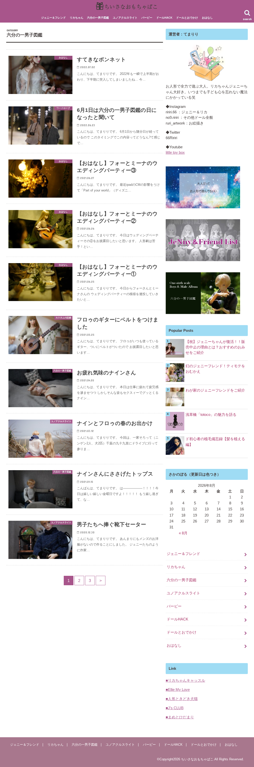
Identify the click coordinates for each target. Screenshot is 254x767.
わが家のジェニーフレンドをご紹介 (215, 390)
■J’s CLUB (175, 708)
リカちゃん (76, 17)
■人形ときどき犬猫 (182, 699)
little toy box (175, 152)
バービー (146, 17)
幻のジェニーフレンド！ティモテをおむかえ (215, 368)
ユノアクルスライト (125, 17)
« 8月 (183, 533)
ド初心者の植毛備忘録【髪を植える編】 (215, 441)
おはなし (207, 17)
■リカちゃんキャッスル (185, 680)
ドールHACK (164, 17)
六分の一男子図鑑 (98, 17)
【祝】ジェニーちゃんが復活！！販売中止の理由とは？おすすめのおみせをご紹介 (215, 347)
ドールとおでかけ (187, 17)
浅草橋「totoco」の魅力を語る (211, 415)
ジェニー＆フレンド (53, 17)
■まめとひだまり (180, 717)
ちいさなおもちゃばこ (197, 759)
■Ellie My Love (178, 690)
